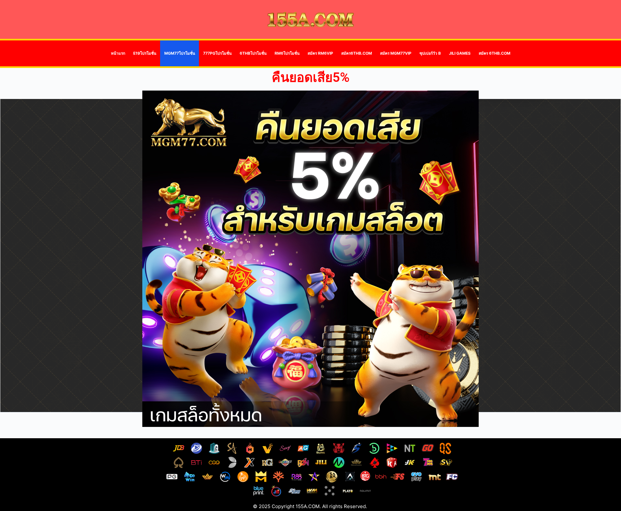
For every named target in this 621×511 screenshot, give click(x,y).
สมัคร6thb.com (356, 53)
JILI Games (460, 53)
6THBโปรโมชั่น (253, 53)
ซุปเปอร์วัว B (430, 53)
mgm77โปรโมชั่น (179, 53)
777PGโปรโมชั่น (217, 53)
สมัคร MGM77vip (395, 53)
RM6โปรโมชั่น (287, 53)
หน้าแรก (118, 53)
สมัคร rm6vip (320, 53)
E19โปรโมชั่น (144, 53)
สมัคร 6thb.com (494, 53)
